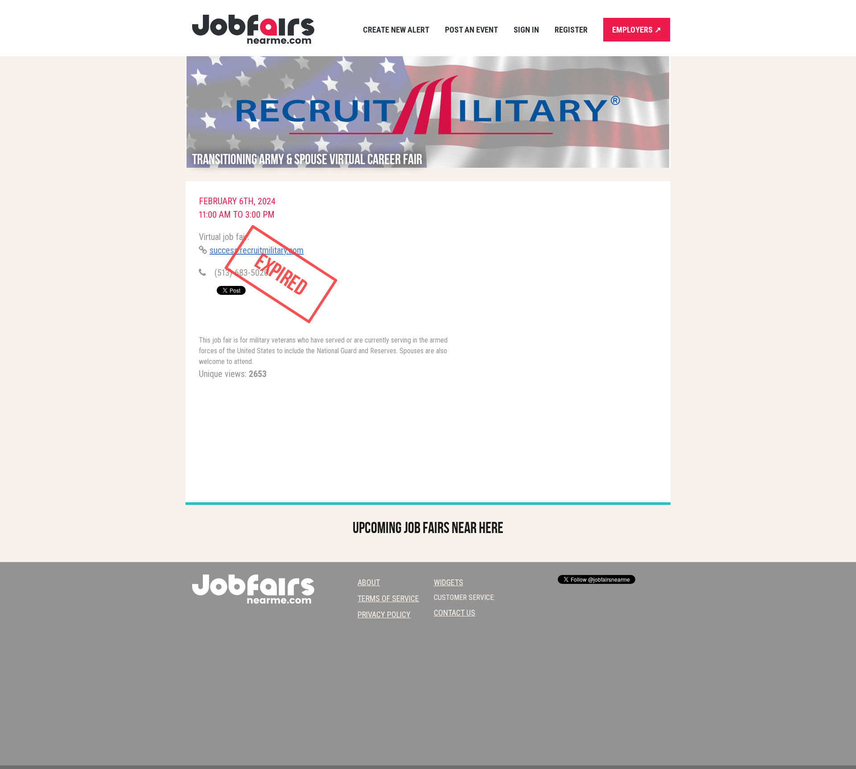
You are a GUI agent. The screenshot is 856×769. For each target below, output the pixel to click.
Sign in (526, 29)
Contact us (454, 612)
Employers (636, 29)
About (369, 582)
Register (571, 29)
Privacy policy (384, 614)
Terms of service (388, 598)
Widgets (448, 582)
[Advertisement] (573, 265)
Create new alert (396, 29)
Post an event (471, 29)
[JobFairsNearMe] (253, 29)
